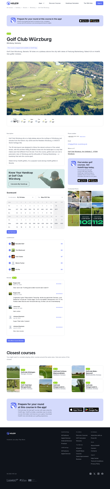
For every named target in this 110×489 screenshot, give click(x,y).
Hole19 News (80, 451)
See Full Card (12, 232)
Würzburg (32, 7)
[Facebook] (102, 474)
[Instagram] (90, 474)
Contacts (94, 451)
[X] (94, 474)
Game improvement (82, 456)
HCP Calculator (81, 438)
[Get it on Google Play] (94, 20)
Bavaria (25, 7)
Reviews (78, 459)
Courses (78, 453)
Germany (18, 7)
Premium (64, 443)
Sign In (100, 3)
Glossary (79, 441)
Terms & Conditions (97, 461)
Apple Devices (65, 438)
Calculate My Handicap (19, 184)
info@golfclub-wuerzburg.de (77, 144)
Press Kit (94, 438)
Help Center (95, 458)
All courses (10, 7)
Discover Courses (82, 435)
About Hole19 (95, 445)
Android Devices (66, 441)
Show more (82, 136)
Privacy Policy (95, 464)
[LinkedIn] (98, 474)
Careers (93, 448)
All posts (79, 448)
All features (65, 435)
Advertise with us (96, 435)
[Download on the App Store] (84, 20)
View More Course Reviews (16, 340)
